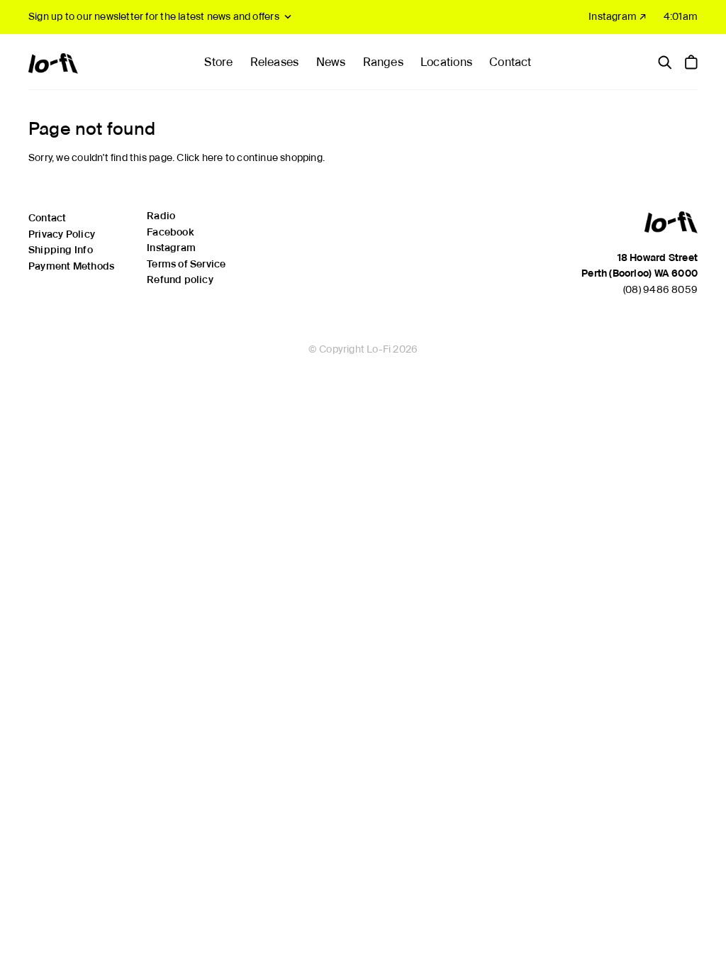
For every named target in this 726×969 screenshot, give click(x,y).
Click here (200, 157)
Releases (274, 62)
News (331, 62)
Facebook (170, 232)
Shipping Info (60, 249)
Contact (510, 62)
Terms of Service (186, 264)
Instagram (171, 247)
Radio (161, 215)
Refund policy (180, 279)
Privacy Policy (61, 234)
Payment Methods (71, 266)
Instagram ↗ (617, 16)
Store (218, 62)
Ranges (383, 62)
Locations (446, 62)
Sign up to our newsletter (153, 16)
